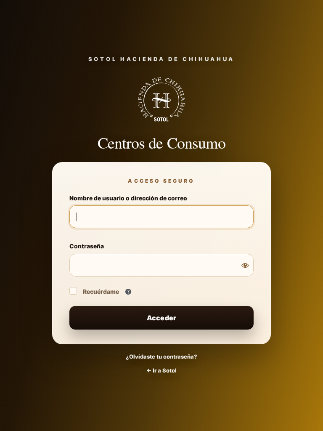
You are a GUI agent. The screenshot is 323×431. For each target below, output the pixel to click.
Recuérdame (101, 291)
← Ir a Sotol (161, 370)
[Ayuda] (128, 292)
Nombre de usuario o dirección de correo (128, 198)
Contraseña (86, 246)
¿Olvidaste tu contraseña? (161, 356)
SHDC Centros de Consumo (161, 99)
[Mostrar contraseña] (245, 265)
